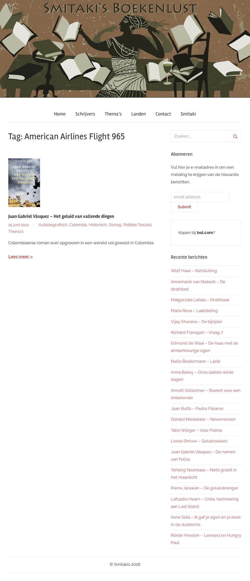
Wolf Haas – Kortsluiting (194, 270)
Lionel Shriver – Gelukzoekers (199, 441)
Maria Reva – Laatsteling (194, 310)
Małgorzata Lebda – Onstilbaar (200, 299)
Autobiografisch (53, 224)
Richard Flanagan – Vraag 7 (197, 332)
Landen (138, 114)
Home (60, 114)
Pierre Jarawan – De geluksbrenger (204, 488)
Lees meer (18, 256)
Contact (163, 114)
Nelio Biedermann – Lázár (195, 361)
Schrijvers (85, 114)
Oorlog (115, 224)
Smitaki (188, 114)
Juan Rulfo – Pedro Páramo (197, 408)
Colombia (78, 224)
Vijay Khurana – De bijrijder (196, 321)
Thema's (16, 231)
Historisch (98, 224)
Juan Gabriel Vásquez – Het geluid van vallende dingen (61, 216)
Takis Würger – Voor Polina (196, 430)
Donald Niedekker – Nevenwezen (203, 419)
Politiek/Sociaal (137, 224)
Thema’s (113, 114)
